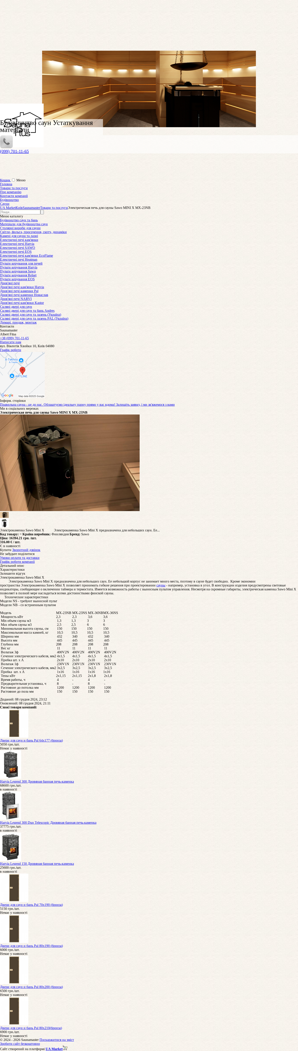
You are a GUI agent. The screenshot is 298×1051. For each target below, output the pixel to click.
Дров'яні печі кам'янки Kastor (22, 303)
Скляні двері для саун (16, 307)
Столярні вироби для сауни (20, 228)
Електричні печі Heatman (18, 259)
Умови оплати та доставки (19, 558)
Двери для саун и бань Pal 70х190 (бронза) (31, 905)
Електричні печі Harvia (17, 244)
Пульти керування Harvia (18, 267)
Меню (21, 180)
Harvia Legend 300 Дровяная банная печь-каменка (37, 781)
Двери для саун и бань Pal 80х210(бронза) (31, 1028)
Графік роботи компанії (17, 562)
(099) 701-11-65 (14, 151)
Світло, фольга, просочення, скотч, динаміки (33, 232)
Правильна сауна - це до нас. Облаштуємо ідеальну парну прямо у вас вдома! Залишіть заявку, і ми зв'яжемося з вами (87, 404)
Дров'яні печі (10, 283)
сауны (160, 585)
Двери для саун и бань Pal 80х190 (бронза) (31, 946)
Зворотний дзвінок (26, 550)
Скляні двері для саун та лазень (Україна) (30, 314)
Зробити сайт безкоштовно (20, 1044)
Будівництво (9, 200)
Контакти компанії (14, 196)
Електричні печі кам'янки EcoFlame (26, 255)
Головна (6, 184)
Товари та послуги (14, 188)
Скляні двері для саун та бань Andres (27, 310)
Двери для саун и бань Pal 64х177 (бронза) (31, 740)
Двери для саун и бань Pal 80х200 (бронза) (31, 987)
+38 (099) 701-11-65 (14, 338)
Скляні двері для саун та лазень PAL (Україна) (34, 318)
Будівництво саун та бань (19, 220)
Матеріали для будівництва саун (24, 224)
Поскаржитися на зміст (56, 1040)
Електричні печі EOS (16, 251)
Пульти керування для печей (21, 263)
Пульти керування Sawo (18, 271)
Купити (5, 550)
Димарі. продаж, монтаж (18, 322)
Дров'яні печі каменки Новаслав (24, 295)
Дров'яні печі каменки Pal (19, 291)
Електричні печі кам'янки (19, 240)
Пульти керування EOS (17, 279)
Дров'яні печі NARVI (16, 299)
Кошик (5, 180)
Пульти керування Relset (18, 275)
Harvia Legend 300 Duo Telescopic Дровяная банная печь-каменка (48, 822)
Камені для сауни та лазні (19, 236)
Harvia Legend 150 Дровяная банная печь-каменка (37, 863)
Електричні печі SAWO (17, 248)
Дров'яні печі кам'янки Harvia (22, 287)
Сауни (4, 204)
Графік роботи (10, 350)
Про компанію (10, 192)
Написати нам (10, 342)
